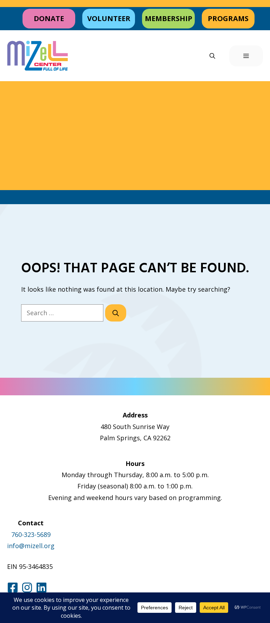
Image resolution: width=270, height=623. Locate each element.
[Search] (115, 313)
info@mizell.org (30, 545)
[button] (212, 55)
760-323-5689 (31, 534)
